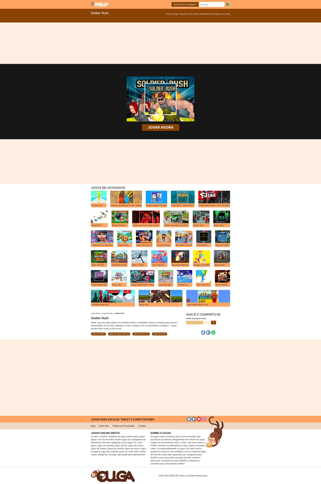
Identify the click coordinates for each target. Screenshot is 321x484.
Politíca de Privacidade (124, 426)
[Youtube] (199, 419)
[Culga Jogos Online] (113, 475)
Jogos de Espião (98, 334)
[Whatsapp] (213, 332)
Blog (93, 426)
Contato (142, 426)
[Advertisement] (160, 43)
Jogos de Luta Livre (141, 334)
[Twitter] (203, 332)
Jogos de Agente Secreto (119, 334)
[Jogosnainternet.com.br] (99, 4)
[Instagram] (204, 419)
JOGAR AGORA (160, 127)
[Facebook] (208, 332)
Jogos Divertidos (159, 334)
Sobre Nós (104, 426)
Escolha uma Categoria (185, 4)
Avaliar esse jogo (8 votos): (196, 318)
